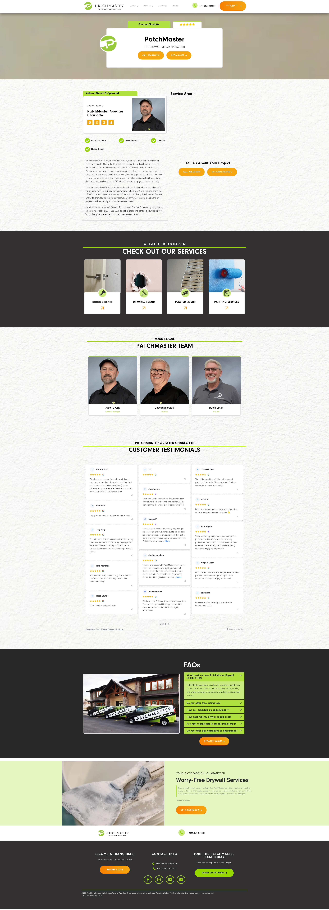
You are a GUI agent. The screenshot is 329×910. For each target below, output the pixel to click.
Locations (163, 6)
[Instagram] (96, 122)
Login (100, 895)
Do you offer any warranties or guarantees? (212, 731)
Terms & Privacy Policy (90, 895)
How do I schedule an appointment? (208, 710)
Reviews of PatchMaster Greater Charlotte (104, 629)
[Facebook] (89, 122)
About (132, 6)
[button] (214, 676)
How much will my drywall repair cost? (209, 717)
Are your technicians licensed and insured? (211, 724)
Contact (175, 6)
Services (147, 6)
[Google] (104, 122)
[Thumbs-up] (111, 122)
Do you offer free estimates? (203, 703)
